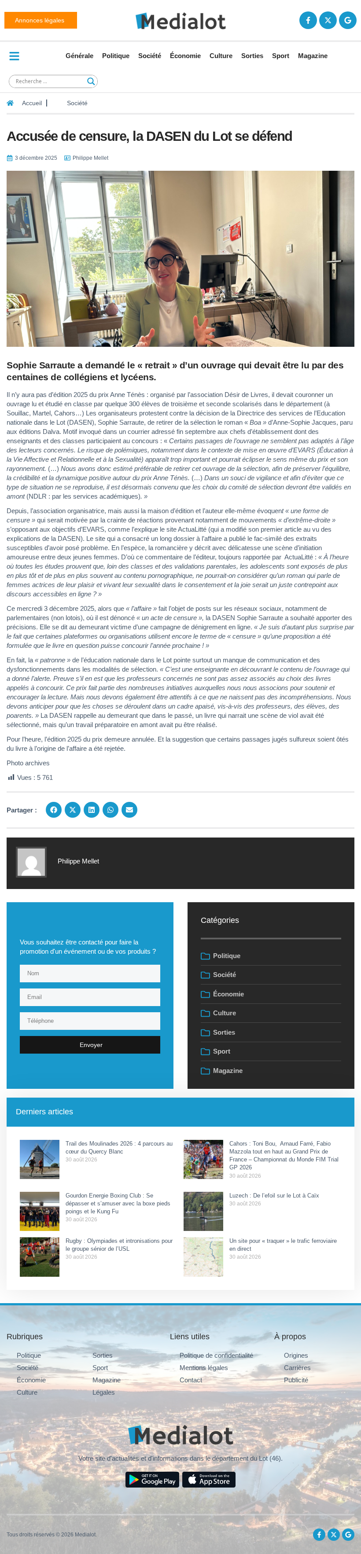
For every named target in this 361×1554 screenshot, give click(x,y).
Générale (79, 55)
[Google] (348, 20)
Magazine (313, 55)
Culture (221, 55)
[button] (54, 810)
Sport (280, 55)
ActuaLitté (192, 529)
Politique (115, 55)
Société (149, 55)
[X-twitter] (328, 20)
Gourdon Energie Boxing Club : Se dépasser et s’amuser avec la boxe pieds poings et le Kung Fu (118, 1203)
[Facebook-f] (308, 20)
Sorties (252, 55)
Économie (185, 55)
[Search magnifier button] (91, 81)
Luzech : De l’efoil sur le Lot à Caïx (274, 1195)
